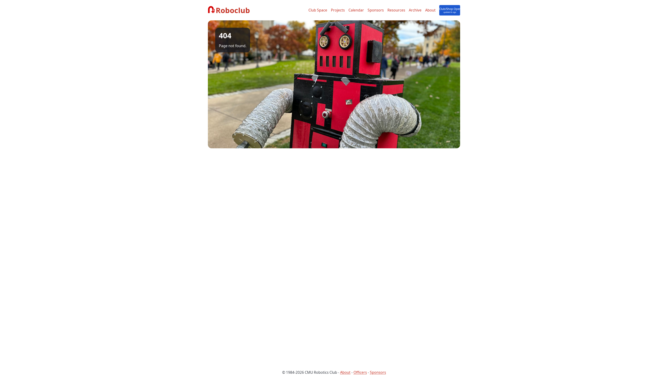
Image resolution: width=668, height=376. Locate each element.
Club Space (317, 10)
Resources (396, 10)
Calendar (356, 10)
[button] (449, 10)
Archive (415, 10)
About (430, 10)
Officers (360, 372)
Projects (338, 10)
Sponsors (376, 10)
